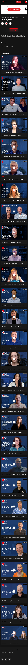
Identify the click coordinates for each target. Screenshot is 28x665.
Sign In (18, 1)
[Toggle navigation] (26, 2)
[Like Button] (6, 24)
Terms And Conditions (14, 650)
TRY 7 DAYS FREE (14, 9)
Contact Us (4, 650)
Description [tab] (13, 30)
